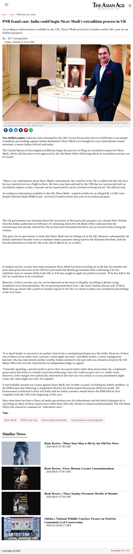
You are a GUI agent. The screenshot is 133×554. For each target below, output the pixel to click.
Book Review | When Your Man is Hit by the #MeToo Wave (81, 443)
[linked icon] (16, 129)
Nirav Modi (10, 420)
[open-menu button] (6, 5)
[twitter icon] (11, 129)
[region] (66, 208)
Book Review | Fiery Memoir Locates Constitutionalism (79, 468)
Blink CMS (125, 550)
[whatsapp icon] (31, 129)
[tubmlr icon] (21, 129)
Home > (5, 14)
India (13, 14)
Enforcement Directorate (54, 420)
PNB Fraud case (29, 420)
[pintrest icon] (26, 129)
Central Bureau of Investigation (87, 420)
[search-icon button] (129, 5)
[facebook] (6, 129)
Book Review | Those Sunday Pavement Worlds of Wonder (81, 493)
